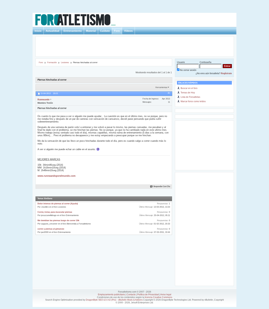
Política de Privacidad (148, 294)
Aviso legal (165, 294)
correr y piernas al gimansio (51, 229)
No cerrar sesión (187, 70)
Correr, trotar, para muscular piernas (55, 212)
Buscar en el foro (189, 88)
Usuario (181, 62)
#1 (169, 93)
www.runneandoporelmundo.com (57, 175)
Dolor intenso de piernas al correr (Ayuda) (58, 203)
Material (91, 30)
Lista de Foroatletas (190, 97)
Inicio (38, 30)
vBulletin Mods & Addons (130, 300)
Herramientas (161, 87)
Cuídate (105, 30)
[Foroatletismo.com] (80, 20)
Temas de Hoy (188, 92)
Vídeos (128, 30)
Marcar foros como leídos (193, 101)
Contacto (131, 294)
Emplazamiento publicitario (111, 294)
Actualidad (52, 30)
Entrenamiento (72, 30)
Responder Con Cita (162, 187)
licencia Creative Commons (158, 297)
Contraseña (205, 62)
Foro (117, 30)
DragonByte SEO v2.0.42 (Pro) (101, 300)
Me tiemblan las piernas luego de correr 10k (58, 220)
